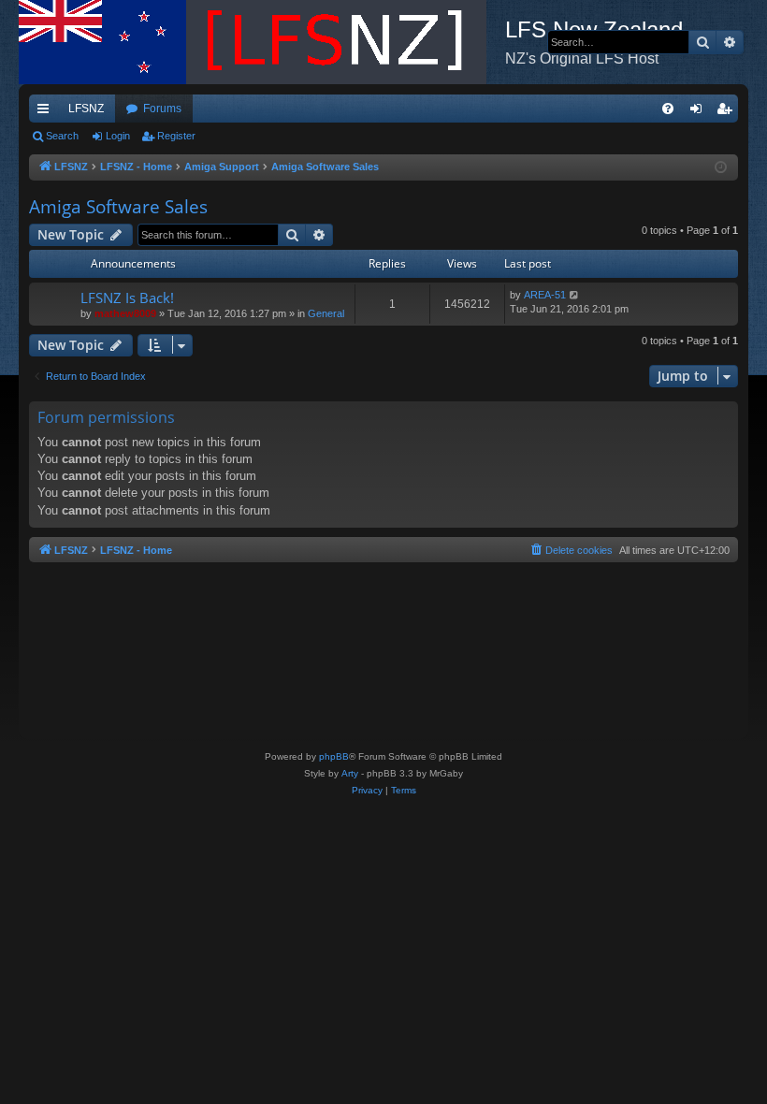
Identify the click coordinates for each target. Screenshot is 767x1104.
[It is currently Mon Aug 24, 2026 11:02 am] (721, 168)
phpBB (334, 756)
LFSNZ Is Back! (127, 297)
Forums (162, 108)
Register (176, 135)
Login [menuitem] (699, 112)
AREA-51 (545, 294)
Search (62, 135)
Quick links (46, 112)
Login (118, 135)
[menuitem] (668, 108)
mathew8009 (125, 313)
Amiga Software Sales (118, 207)
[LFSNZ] (262, 42)
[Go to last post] (575, 295)
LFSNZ (86, 108)
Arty (349, 773)
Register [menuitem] (727, 112)
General (326, 313)
